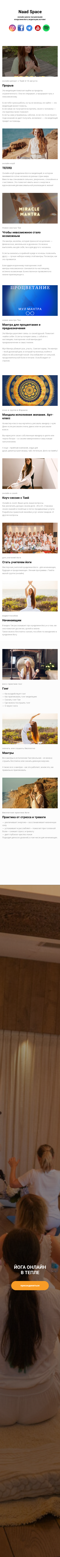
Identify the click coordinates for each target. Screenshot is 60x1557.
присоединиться (30, 1285)
